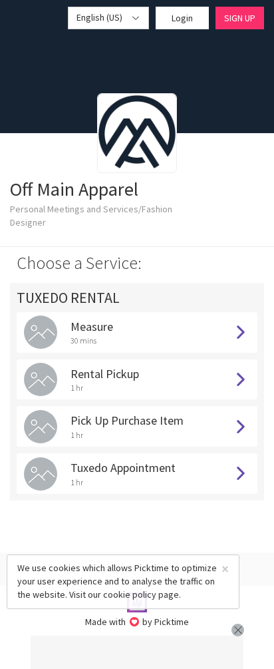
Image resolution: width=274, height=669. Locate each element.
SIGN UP (239, 18)
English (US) (100, 17)
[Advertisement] (137, 652)
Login (182, 18)
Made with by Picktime (137, 622)
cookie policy (129, 594)
